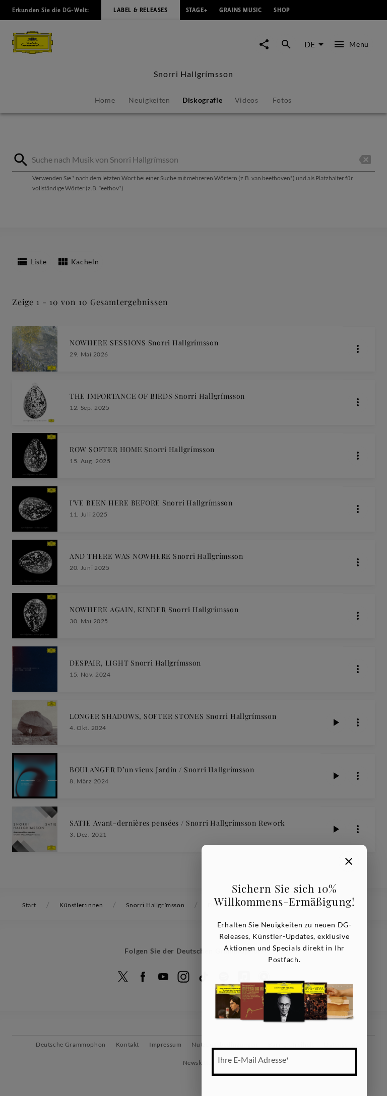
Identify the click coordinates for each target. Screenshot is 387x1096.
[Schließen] (349, 861)
